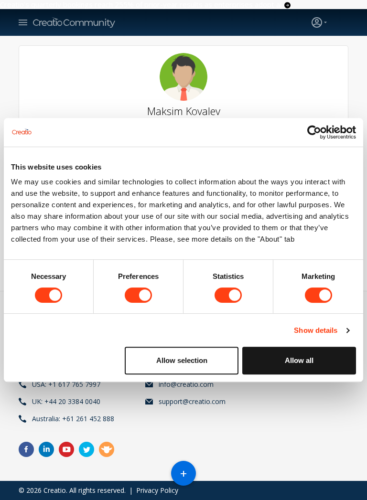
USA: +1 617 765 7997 (66, 384)
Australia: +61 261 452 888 (73, 418)
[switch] (138, 295)
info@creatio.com (186, 384)
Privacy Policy (157, 490)
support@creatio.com (192, 401)
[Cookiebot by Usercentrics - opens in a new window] (314, 132)
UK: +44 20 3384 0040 (66, 401)
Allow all (299, 360)
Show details (315, 330)
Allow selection (181, 360)
